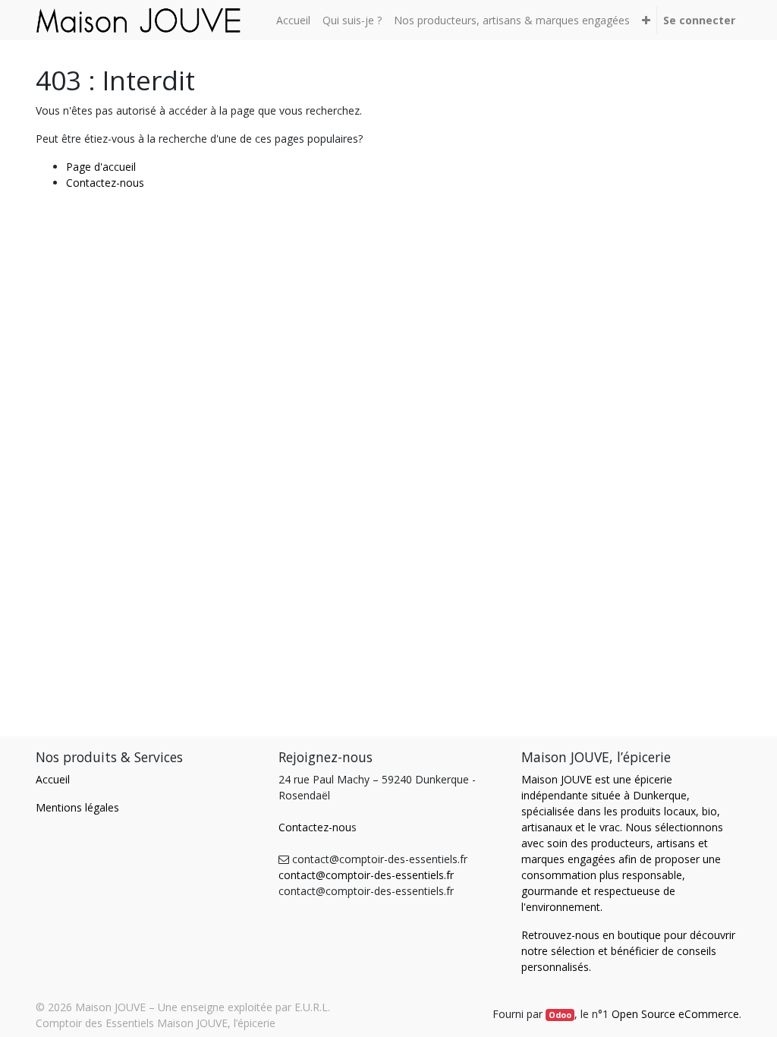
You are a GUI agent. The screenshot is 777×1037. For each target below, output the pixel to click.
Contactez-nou (314, 827)
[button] (646, 20)
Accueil (53, 779)
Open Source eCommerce (675, 1014)
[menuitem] (293, 20)
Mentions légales (77, 807)
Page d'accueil (101, 166)
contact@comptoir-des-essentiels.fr (366, 875)
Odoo (560, 1015)
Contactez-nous (105, 182)
